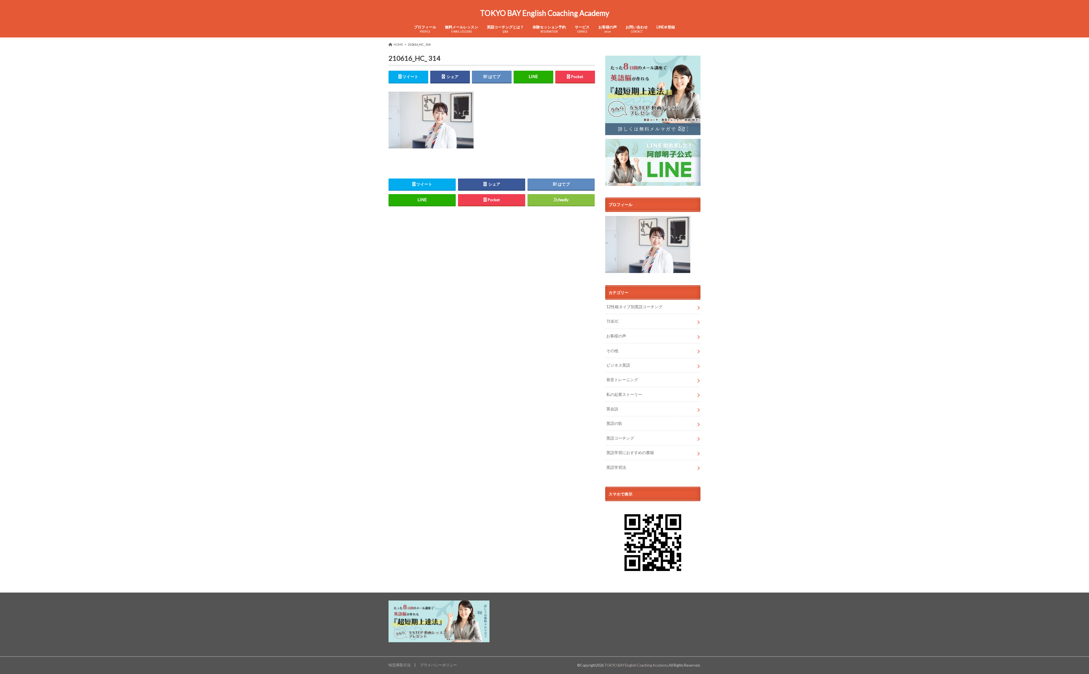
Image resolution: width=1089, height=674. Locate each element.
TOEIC (612, 321)
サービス (582, 29)
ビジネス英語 (618, 365)
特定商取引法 (400, 665)
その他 (612, 350)
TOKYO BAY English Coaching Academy (544, 13)
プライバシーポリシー (438, 665)
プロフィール (425, 29)
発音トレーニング (622, 379)
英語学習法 (616, 467)
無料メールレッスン (461, 29)
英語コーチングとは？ (505, 29)
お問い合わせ (637, 29)
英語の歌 (614, 423)
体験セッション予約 (549, 29)
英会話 (612, 408)
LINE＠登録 (666, 27)
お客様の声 (607, 29)
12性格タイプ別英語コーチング (634, 306)
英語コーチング (620, 438)
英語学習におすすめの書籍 (630, 452)
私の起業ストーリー (624, 394)
